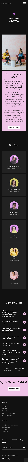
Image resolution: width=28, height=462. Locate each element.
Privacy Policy (6, 459)
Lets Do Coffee (14, 388)
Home (4, 406)
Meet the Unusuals (8, 411)
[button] (14, 313)
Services (4, 408)
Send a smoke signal (19, 369)
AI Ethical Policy (7, 415)
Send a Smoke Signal (8, 413)
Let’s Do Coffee (14, 127)
